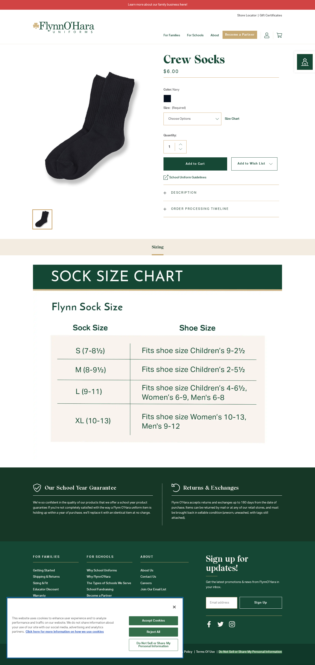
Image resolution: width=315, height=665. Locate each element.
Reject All (153, 632)
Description (183, 192)
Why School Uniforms (102, 570)
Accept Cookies (153, 620)
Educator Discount (46, 589)
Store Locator (247, 15)
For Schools (195, 35)
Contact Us (148, 576)
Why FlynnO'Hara (98, 576)
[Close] (174, 607)
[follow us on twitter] (220, 624)
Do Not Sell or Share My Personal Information (153, 645)
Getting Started (44, 570)
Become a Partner (240, 34)
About (215, 35)
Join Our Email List (153, 589)
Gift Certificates (271, 15)
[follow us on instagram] (232, 624)
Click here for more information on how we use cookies (65, 631)
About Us (146, 570)
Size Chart (232, 118)
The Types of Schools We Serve (109, 583)
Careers (146, 583)
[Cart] (279, 35)
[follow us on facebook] (209, 624)
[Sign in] (267, 35)
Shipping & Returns (46, 576)
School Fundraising (100, 589)
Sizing (157, 246)
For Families (171, 35)
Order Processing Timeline (199, 208)
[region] (95, 628)
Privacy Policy (182, 651)
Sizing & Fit (40, 583)
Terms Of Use (205, 651)
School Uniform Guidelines (187, 177)
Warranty (39, 595)
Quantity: (169, 135)
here (183, 4)
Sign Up (260, 602)
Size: (174, 108)
